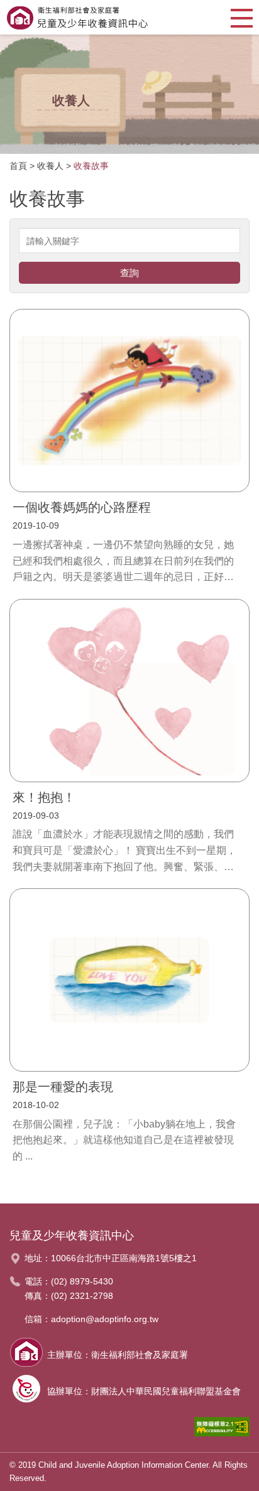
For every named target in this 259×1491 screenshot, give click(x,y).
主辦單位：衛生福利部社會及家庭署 (117, 1355)
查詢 (129, 272)
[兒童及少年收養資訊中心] (77, 17)
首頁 (18, 166)
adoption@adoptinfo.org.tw (104, 1319)
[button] (241, 17)
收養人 (50, 166)
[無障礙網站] (222, 1430)
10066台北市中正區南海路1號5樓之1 (124, 1258)
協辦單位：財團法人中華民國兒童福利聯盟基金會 (144, 1391)
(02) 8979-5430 (82, 1281)
